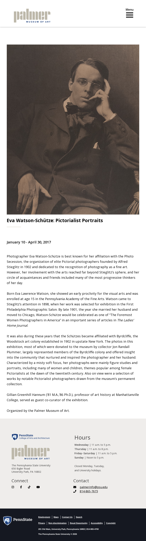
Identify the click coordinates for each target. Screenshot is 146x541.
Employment (44, 517)
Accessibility (97, 523)
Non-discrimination (57, 523)
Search (79, 517)
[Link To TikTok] (29, 487)
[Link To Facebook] (21, 487)
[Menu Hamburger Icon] (129, 14)
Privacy (41, 523)
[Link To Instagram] (13, 487)
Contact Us (67, 517)
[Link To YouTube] (38, 487)
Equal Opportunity (78, 523)
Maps (56, 517)
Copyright (111, 523)
